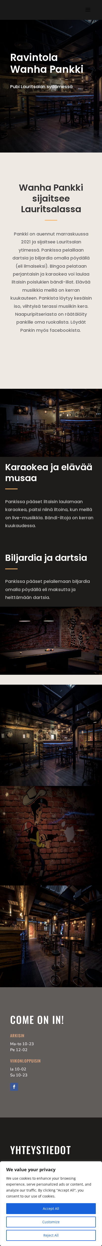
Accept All (51, 1208)
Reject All (51, 1235)
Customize (51, 1222)
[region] (51, 1203)
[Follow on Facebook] (14, 1087)
